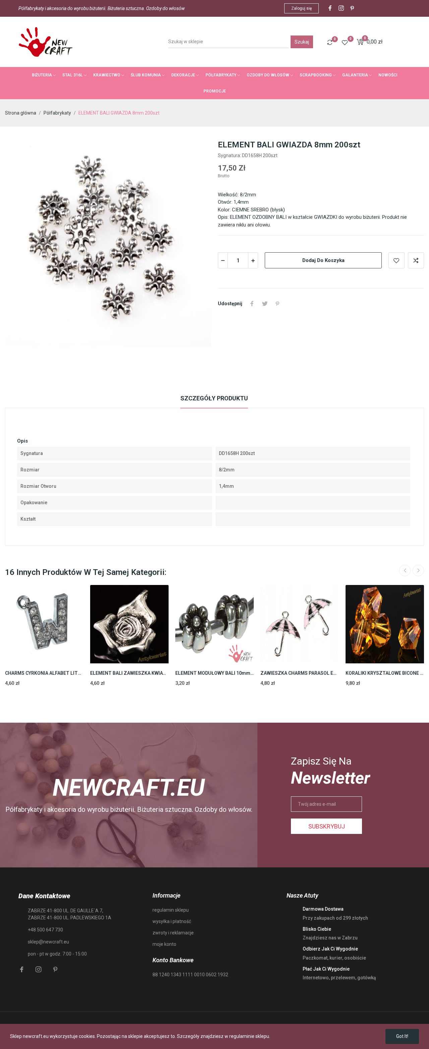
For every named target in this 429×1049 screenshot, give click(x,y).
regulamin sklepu (170, 910)
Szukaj (302, 42)
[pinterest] (352, 8)
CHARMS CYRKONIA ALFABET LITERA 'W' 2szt (44, 673)
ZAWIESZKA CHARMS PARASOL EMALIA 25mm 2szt (299, 673)
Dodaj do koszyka (323, 260)
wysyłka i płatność (171, 921)
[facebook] (330, 8)
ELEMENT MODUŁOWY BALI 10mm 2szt (214, 673)
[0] (329, 42)
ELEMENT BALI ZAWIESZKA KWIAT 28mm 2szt (129, 673)
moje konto (164, 944)
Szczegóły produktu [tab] (214, 398)
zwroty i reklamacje (173, 932)
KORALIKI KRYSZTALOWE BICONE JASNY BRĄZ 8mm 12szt (385, 673)
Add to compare (416, 260)
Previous (405, 570)
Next (418, 570)
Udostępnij (252, 304)
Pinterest (277, 304)
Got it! (402, 1036)
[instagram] (341, 8)
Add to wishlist (396, 260)
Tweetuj (264, 304)
